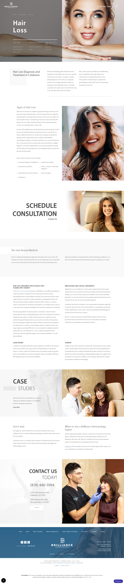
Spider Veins (17, 52)
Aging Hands (17, 42)
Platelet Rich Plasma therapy (21, 291)
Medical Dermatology (52, 532)
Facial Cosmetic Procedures (70, 532)
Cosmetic (52, 554)
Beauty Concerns (38, 532)
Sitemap (57, 565)
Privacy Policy (65, 565)
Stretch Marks (17, 49)
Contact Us (52, 219)
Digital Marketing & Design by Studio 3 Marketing (68, 563)
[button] (3, 580)
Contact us (68, 446)
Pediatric (94, 532)
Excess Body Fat (18, 47)
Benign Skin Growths (35, 42)
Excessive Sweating (35, 47)
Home (14, 14)
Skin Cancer (84, 532)
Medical (61, 554)
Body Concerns (22, 14)
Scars (31, 49)
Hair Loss (31, 14)
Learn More (16, 407)
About (27, 532)
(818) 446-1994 (104, 6)
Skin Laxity (48, 49)
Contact (37, 508)
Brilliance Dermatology (11, 5)
